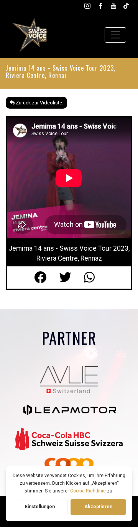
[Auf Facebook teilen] (46, 277)
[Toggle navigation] (115, 35)
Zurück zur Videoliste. (39, 103)
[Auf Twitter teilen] (71, 277)
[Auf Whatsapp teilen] (94, 277)
